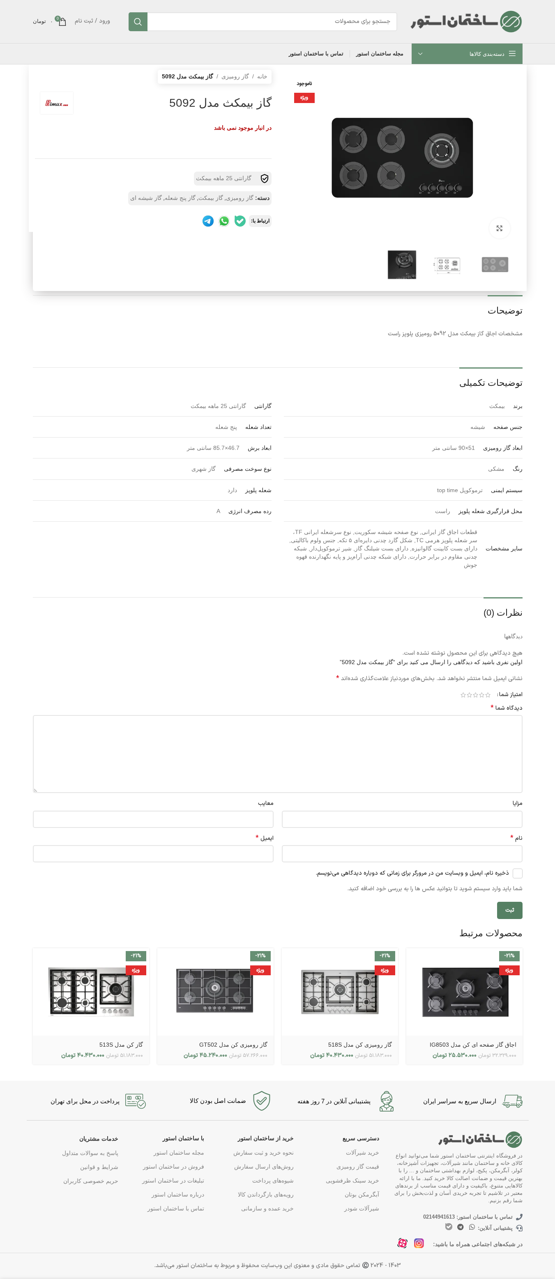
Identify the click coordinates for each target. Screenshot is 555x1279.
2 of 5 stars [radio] (482, 695)
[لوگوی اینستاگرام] (421, 1245)
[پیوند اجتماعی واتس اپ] (471, 1227)
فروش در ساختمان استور (173, 1166)
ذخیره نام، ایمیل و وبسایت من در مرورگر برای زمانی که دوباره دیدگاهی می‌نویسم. (412, 873)
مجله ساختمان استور (179, 1152)
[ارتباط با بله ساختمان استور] (448, 1226)
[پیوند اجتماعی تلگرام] (460, 1227)
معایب (266, 803)
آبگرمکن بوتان (362, 1194)
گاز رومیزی (235, 76)
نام (516, 838)
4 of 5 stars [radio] (469, 695)
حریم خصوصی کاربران (90, 1181)
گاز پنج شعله (180, 198)
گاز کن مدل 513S (121, 1044)
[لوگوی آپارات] (404, 1245)
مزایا (518, 803)
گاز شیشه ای (146, 198)
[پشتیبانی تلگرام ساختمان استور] (208, 221)
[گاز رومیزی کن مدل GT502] (215, 992)
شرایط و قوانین (99, 1167)
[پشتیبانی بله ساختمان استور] (240, 221)
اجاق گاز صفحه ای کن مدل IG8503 (473, 1044)
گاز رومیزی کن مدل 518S (360, 1044)
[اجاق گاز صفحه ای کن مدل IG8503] (464, 992)
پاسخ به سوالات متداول (90, 1153)
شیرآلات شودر (361, 1208)
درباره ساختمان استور (178, 1194)
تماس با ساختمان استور (175, 1208)
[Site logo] (466, 21)
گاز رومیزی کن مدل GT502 (233, 1044)
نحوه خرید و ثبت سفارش (263, 1152)
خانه (262, 76)
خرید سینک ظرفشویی (352, 1180)
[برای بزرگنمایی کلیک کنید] (499, 228)
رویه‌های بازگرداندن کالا (266, 1194)
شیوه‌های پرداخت (273, 1180)
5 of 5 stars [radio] (463, 695)
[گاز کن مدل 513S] (91, 992)
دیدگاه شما (507, 708)
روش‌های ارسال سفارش (264, 1166)
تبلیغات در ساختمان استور (173, 1180)
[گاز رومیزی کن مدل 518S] (340, 992)
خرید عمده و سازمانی (267, 1208)
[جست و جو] (138, 21)
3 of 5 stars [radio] (475, 695)
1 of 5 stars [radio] (488, 695)
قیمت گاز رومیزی (357, 1166)
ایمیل (265, 838)
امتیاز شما (511, 695)
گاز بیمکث (210, 198)
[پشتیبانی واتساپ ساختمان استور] (224, 221)
